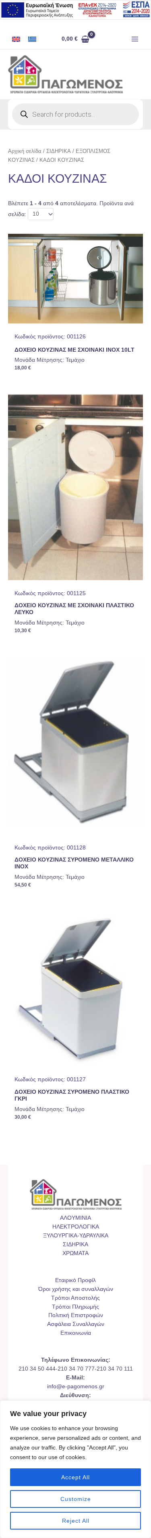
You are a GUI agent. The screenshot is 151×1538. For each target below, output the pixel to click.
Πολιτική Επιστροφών (75, 1315)
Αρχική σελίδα (24, 151)
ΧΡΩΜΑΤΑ (75, 1253)
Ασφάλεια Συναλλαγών (75, 1324)
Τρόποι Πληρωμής (75, 1307)
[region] (75, 1469)
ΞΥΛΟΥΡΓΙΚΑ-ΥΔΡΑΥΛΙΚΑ (75, 1236)
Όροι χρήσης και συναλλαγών (75, 1289)
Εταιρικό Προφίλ (75, 1280)
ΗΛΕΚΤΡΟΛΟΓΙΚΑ (75, 1227)
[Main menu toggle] (135, 39)
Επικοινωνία (75, 1333)
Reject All (75, 1520)
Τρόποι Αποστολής (75, 1298)
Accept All (75, 1477)
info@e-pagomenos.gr (75, 1386)
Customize (75, 1499)
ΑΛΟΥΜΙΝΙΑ (75, 1218)
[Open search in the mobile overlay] (75, 114)
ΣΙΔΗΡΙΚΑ (58, 151)
